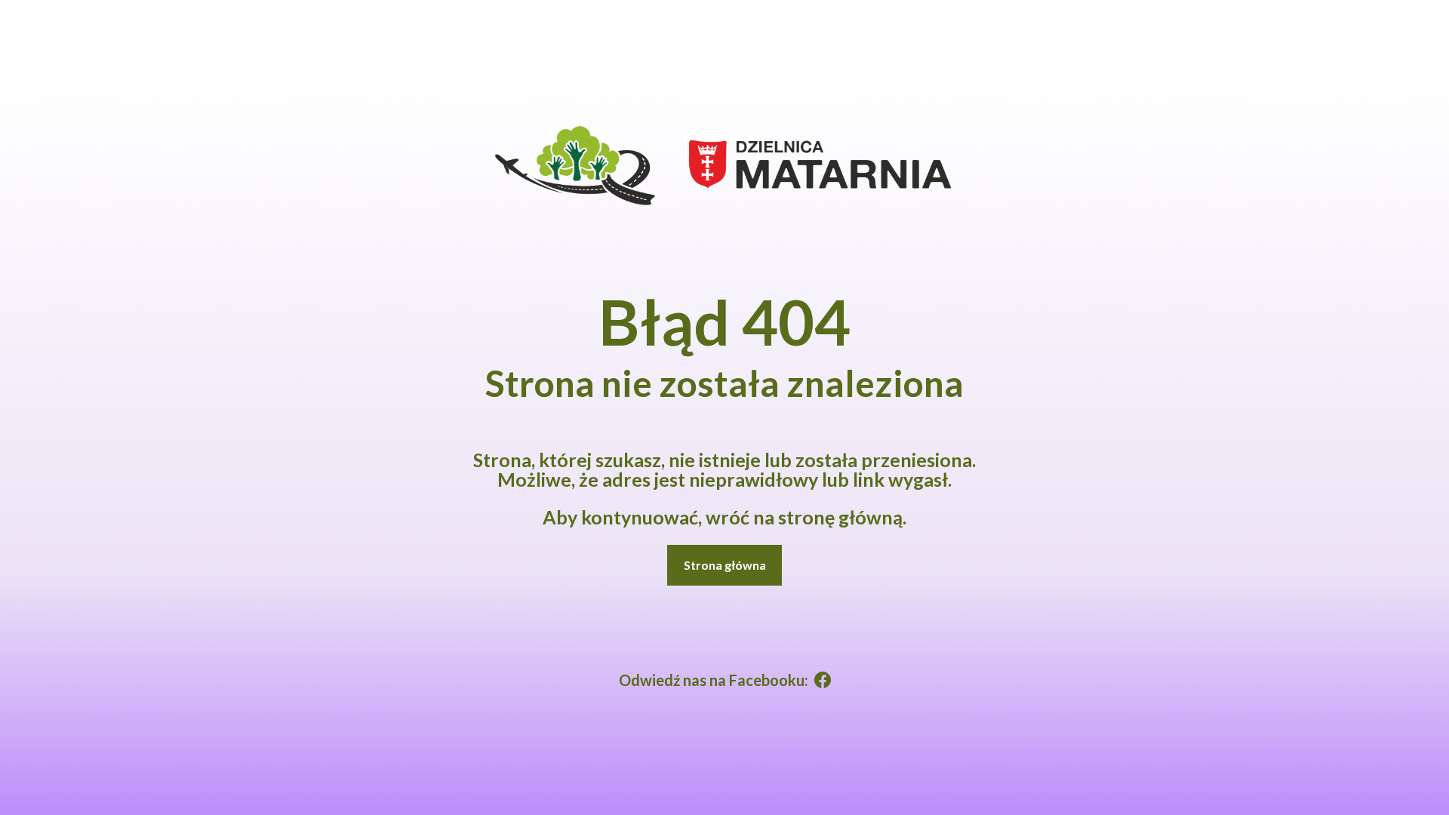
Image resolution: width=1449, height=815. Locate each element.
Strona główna (725, 565)
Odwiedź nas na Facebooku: (713, 680)
